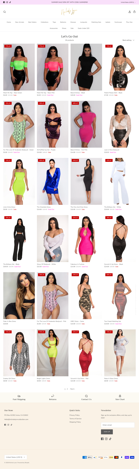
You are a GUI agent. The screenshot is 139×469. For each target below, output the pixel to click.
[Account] (129, 12)
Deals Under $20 (83, 28)
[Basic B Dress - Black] (86, 67)
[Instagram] (7, 2)
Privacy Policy (75, 415)
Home (9, 22)
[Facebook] (4, 2)
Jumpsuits (83, 22)
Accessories (54, 28)
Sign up (107, 432)
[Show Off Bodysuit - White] (52, 238)
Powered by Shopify (23, 462)
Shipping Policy (75, 422)
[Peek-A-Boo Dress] (19, 295)
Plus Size (129, 22)
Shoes (64, 28)
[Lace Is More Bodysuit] (120, 124)
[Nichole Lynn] (69, 12)
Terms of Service (75, 419)
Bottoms (63, 22)
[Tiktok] (10, 2)
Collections (44, 22)
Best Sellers (32, 22)
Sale (72, 28)
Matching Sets (96, 22)
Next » (72, 389)
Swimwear (118, 22)
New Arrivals (19, 22)
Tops (54, 22)
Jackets (107, 22)
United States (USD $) (127, 2)
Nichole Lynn (13, 462)
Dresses (73, 22)
